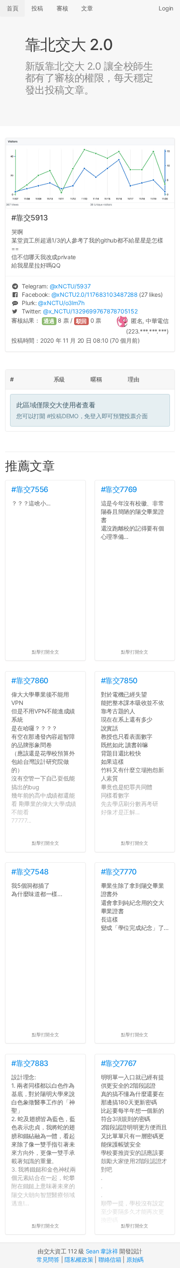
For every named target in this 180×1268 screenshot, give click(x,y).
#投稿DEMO (63, 415)
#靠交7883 (29, 1063)
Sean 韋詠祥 (102, 1251)
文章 (87, 8)
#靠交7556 (29, 489)
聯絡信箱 (109, 1259)
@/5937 (70, 286)
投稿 (37, 8)
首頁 (12, 8)
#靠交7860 (29, 680)
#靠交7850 (119, 680)
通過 (49, 321)
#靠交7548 (29, 871)
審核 (62, 8)
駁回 (81, 321)
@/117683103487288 (94, 294)
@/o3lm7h (61, 302)
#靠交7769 (119, 489)
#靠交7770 (119, 871)
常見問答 (47, 1259)
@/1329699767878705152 (90, 311)
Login (166, 8)
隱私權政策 (78, 1259)
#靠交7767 (118, 1063)
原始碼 (135, 1259)
